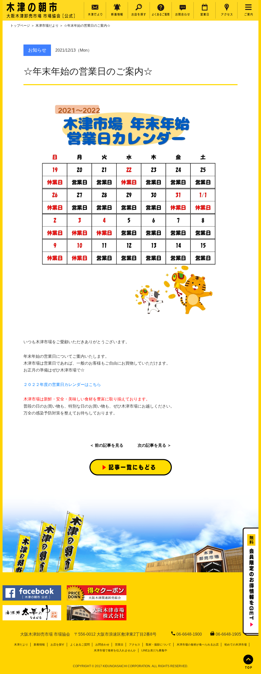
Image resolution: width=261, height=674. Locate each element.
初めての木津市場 (235, 644)
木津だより (21, 644)
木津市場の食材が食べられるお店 (198, 644)
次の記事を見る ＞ (154, 445)
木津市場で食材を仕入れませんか (115, 650)
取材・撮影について (158, 644)
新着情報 (39, 644)
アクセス (134, 644)
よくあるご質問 (80, 644)
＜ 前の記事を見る (106, 445)
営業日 (119, 644)
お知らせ (37, 50)
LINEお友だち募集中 (154, 650)
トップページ (20, 25)
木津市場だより (47, 25)
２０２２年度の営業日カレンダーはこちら (62, 384)
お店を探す (57, 644)
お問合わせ (102, 644)
